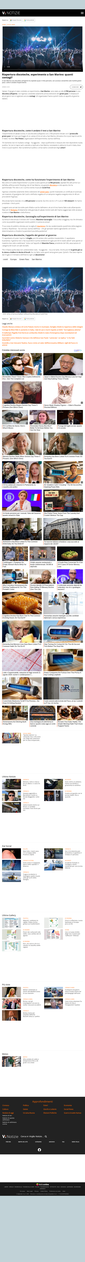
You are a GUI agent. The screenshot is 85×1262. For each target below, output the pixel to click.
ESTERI (67, 930)
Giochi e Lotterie (49, 1109)
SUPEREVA (42, 1188)
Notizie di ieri (7, 1115)
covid (5, 259)
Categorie (38, 1142)
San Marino (37, 259)
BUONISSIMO (77, 1186)
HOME (4, 25)
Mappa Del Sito (23, 1142)
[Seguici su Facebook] (39, 1150)
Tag (63, 1142)
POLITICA (25, 918)
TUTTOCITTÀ (53, 1186)
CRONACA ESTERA (28, 860)
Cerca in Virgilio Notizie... (32, 1136)
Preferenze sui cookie (55, 1191)
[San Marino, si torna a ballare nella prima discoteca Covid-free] (42, 290)
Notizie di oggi (8, 1113)
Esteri (45, 1105)
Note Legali (30, 1191)
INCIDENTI (68, 779)
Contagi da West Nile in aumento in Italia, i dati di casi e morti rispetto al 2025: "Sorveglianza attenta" (41, 330)
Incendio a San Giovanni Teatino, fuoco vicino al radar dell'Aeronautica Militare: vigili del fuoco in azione (40, 344)
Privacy (37, 1191)
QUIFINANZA (70, 1186)
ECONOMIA (68, 791)
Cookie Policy (44, 1191)
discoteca (53, 185)
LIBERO (6, 1186)
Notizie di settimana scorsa (9, 1123)
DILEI (58, 1186)
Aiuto (64, 1191)
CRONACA (26, 779)
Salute (25, 1109)
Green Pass (24, 259)
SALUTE (25, 849)
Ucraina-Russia (29, 1113)
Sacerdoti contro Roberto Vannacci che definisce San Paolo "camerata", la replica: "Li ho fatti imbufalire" (38, 339)
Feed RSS (8, 1142)
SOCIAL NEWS (11, 25)
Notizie (12, 1136)
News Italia (75, 1142)
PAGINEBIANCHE (44, 1186)
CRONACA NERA (69, 987)
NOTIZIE (13, 12)
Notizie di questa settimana (8, 1119)
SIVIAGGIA (63, 1186)
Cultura (5, 1109)
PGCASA (37, 1186)
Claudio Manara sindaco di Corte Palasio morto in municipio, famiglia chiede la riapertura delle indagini (42, 327)
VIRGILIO (11, 1186)
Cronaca (5, 1105)
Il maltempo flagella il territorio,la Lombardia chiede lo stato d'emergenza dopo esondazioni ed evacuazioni (39, 334)
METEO (25, 1057)
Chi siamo (22, 1191)
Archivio (52, 1142)
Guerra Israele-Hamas (72, 1113)
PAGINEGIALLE (18, 1186)
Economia (68, 1105)
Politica (26, 1105)
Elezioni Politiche (50, 1113)
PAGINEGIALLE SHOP (28, 1186)
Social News (68, 1109)
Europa (13, 259)
